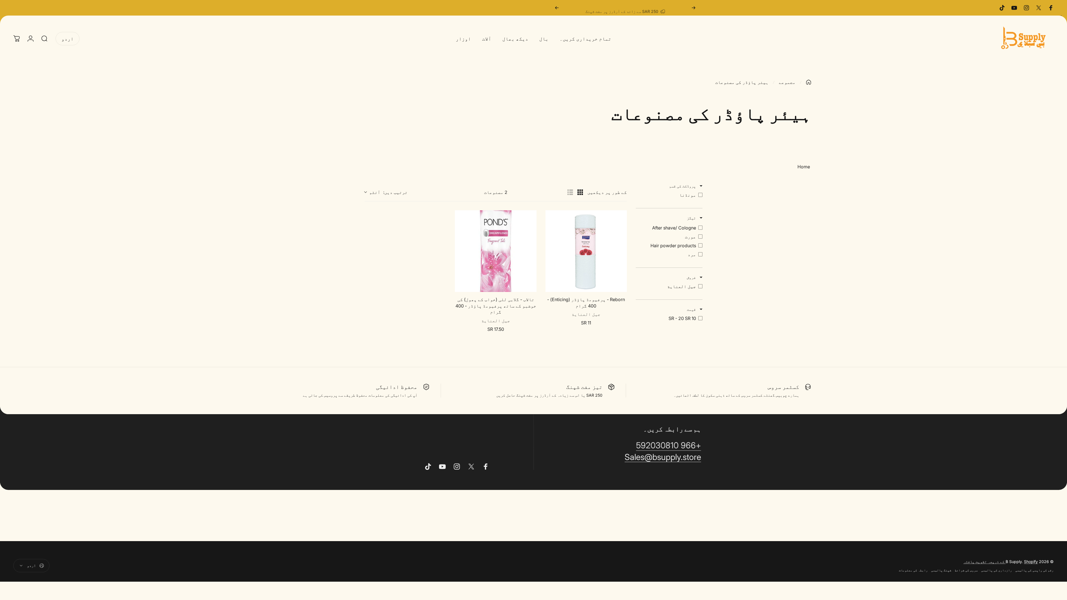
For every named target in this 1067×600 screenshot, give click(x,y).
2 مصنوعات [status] (495, 192)
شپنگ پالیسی (941, 570)
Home (803, 166)
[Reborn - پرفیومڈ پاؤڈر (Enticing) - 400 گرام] (586, 251)
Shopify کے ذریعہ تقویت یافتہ (1000, 561)
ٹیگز (692, 218)
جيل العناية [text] (586, 314)
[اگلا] (557, 8)
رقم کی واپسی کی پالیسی (1034, 570)
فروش (692, 277)
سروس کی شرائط (966, 570)
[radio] (580, 192)
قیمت (692, 309)
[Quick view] (551, 286)
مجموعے (787, 82)
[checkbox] (669, 195)
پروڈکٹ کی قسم (683, 186)
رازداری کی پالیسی (996, 570)
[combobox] (386, 192)
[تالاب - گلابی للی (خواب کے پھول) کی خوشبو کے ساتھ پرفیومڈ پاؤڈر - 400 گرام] (495, 251)
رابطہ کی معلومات (913, 570)
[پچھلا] (693, 8)
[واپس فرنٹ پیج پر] (808, 82)
